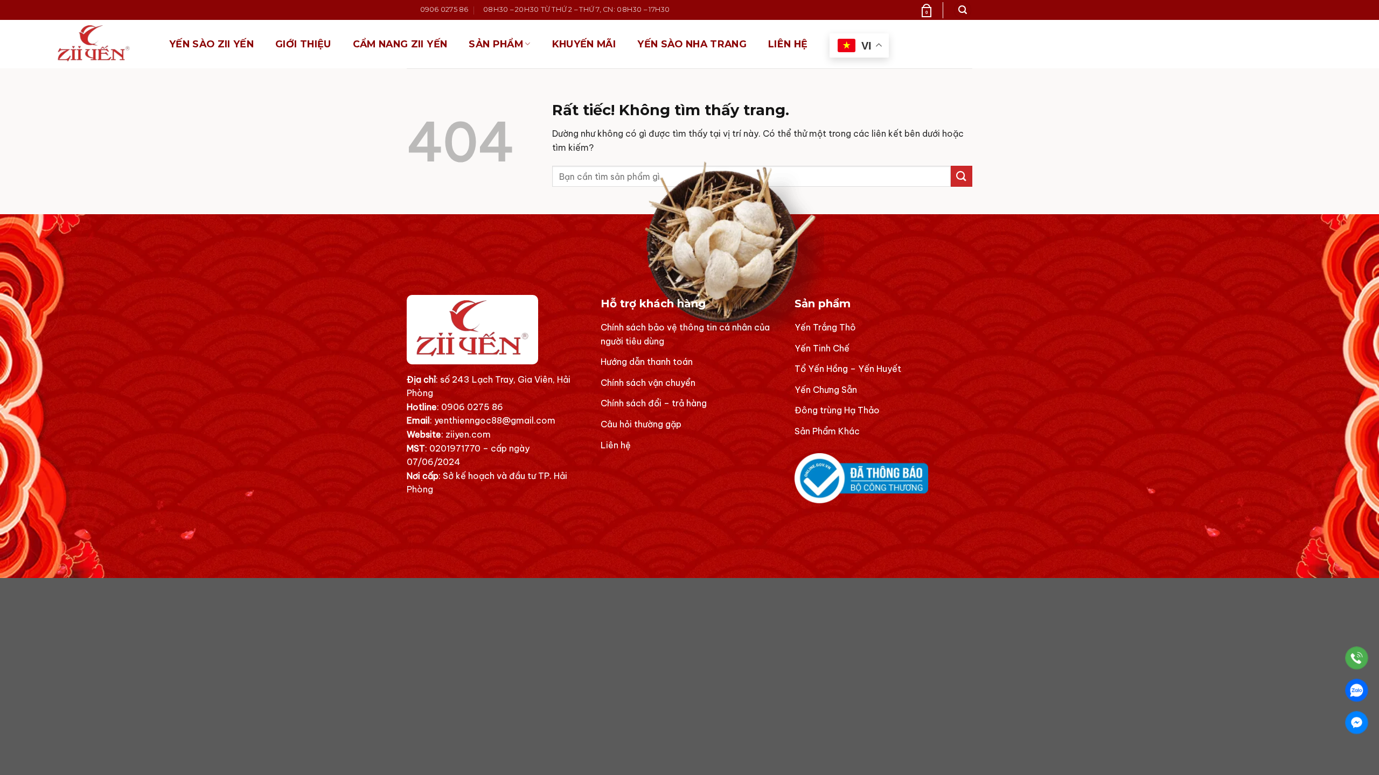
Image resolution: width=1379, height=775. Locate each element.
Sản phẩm (496, 44)
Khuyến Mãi (584, 44)
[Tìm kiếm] (962, 10)
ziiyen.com (468, 434)
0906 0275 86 (472, 406)
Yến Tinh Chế (822, 348)
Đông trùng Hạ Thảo (837, 410)
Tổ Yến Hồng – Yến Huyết (848, 368)
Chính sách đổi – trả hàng (654, 403)
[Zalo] (1357, 690)
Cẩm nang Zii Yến (400, 44)
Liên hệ (787, 44)
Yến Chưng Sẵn (826, 389)
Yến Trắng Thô (825, 327)
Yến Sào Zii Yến (211, 44)
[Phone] (1357, 658)
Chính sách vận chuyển (648, 382)
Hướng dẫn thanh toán (647, 361)
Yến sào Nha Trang (692, 44)
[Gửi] (961, 176)
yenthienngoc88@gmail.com (494, 420)
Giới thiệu (303, 44)
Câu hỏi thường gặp (641, 424)
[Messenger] (1357, 722)
